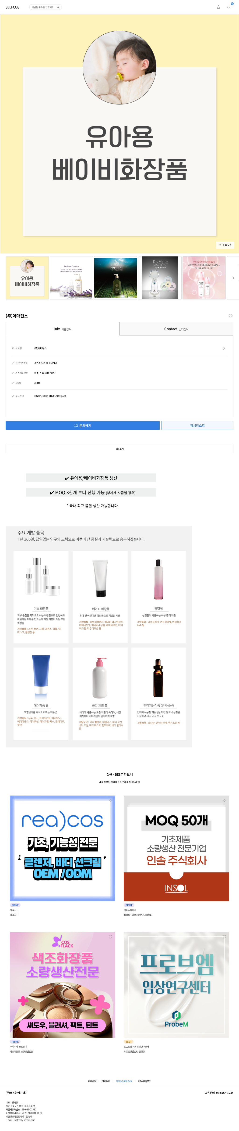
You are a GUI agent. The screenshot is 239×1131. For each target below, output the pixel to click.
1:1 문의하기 (82, 425)
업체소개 (120, 448)
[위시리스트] (228, 7)
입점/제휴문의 (144, 1081)
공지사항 (92, 1081)
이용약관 (106, 1081)
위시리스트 (197, 425)
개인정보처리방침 (124, 1081)
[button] (233, 277)
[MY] (218, 7)
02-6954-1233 (224, 1093)
